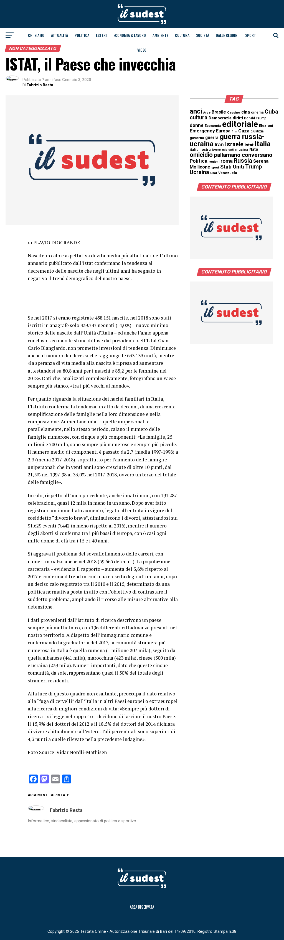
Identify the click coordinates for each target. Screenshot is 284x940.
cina (245, 112)
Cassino (233, 112)
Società (202, 35)
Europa (223, 131)
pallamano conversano (243, 155)
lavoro (216, 150)
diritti (238, 118)
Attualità (59, 35)
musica (241, 149)
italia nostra (200, 149)
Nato (253, 149)
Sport (250, 35)
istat (249, 144)
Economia (213, 126)
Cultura (182, 35)
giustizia (256, 131)
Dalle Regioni (227, 35)
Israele (234, 144)
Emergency (202, 131)
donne (197, 125)
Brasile (219, 112)
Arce (207, 112)
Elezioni (266, 126)
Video (141, 50)
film (234, 131)
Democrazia (220, 118)
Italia (262, 144)
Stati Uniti (232, 167)
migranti (228, 150)
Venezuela (227, 173)
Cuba (271, 111)
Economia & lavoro (129, 35)
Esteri (101, 35)
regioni (214, 162)
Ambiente (160, 35)
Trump (253, 166)
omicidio (201, 154)
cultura (198, 117)
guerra (212, 137)
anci (196, 111)
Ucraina (199, 172)
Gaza (243, 131)
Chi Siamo (36, 35)
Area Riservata (142, 907)
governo (197, 138)
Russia (243, 160)
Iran (219, 145)
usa (213, 172)
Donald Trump (255, 118)
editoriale (240, 124)
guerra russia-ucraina (227, 140)
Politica (82, 35)
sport (215, 167)
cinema (257, 112)
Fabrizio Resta (40, 85)
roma (226, 161)
